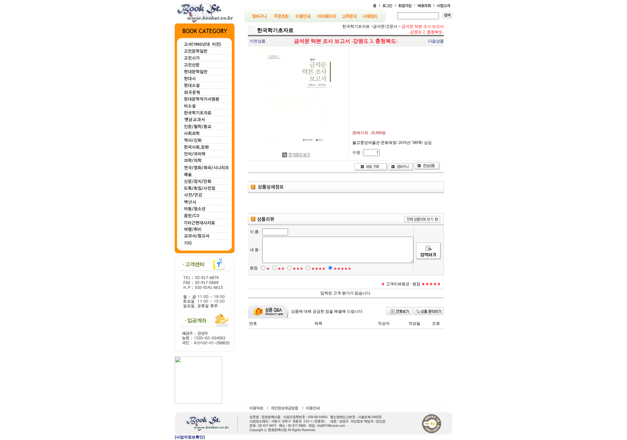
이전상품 (257, 41)
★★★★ (318, 268)
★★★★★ (342, 268)
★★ (281, 268)
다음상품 (436, 41)
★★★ (298, 268)
